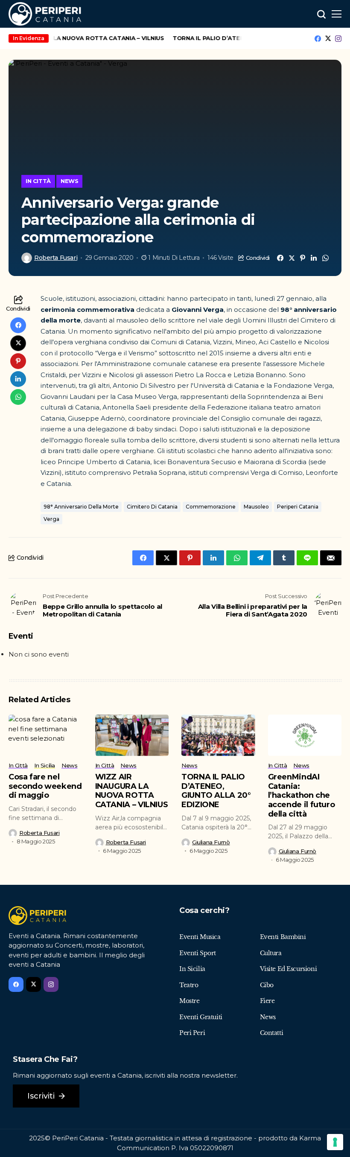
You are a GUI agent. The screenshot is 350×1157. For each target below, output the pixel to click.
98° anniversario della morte (81, 506)
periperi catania (297, 506)
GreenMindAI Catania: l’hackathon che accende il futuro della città (301, 795)
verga (51, 519)
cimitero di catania (152, 506)
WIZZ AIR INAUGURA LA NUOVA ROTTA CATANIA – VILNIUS (131, 790)
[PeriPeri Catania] (45, 14)
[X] (328, 38)
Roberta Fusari (55, 258)
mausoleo (256, 506)
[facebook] (318, 38)
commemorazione (211, 506)
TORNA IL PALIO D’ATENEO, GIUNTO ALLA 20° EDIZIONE (216, 790)
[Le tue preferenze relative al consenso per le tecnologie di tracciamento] (335, 1142)
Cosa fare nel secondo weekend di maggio (45, 786)
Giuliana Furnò (211, 842)
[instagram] (338, 38)
